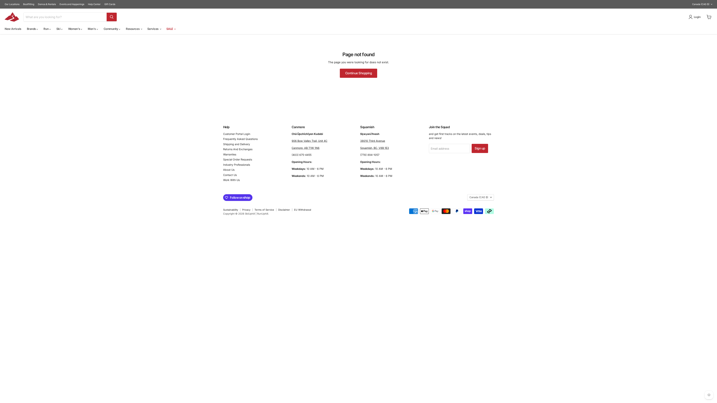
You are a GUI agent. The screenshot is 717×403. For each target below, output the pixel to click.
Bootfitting (28, 4)
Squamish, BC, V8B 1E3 (374, 147)
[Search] (112, 17)
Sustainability (230, 209)
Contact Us (230, 174)
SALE (170, 29)
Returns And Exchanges (237, 149)
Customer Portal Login (236, 133)
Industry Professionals (236, 164)
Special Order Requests (237, 159)
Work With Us (231, 180)
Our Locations (12, 4)
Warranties (229, 154)
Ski (58, 29)
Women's (74, 29)
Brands (32, 29)
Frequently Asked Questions (240, 138)
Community (111, 29)
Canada (700, 4)
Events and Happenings (72, 4)
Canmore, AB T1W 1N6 (305, 147)
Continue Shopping (358, 73)
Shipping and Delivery (236, 144)
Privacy (246, 209)
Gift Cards (109, 4)
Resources (133, 29)
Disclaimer (284, 209)
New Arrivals (13, 29)
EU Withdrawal (302, 209)
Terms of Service (264, 209)
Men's (92, 29)
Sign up (480, 148)
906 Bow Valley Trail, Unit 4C (309, 140)
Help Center (94, 4)
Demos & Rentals (47, 4)
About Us (229, 169)
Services (153, 29)
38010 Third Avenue (372, 140)
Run (46, 29)
